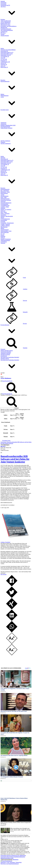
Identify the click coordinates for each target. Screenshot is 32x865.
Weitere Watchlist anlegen (7, 350)
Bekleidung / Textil (5, 192)
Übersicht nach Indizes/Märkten (8, 49)
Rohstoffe (3, 236)
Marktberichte (4, 27)
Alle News (3, 6)
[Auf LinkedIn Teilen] (12, 620)
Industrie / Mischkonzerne (7, 216)
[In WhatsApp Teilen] (12, 631)
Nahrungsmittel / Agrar (6, 231)
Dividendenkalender (5, 126)
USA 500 (3, 57)
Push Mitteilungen (5, 444)
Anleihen (25, 289)
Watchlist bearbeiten (5, 354)
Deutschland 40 (4, 51)
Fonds (24, 277)
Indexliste (3, 157)
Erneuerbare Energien (6, 200)
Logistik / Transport (5, 224)
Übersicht (3, 142)
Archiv (2, 97)
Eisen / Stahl (3, 197)
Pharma (2, 235)
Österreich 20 (4, 64)
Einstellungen (4, 356)
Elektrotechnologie (5, 198)
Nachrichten (3, 2)
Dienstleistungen (4, 196)
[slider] (3, 451)
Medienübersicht (4, 95)
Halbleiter (3, 208)
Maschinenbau (4, 227)
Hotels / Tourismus (5, 213)
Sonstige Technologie (6, 239)
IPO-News (3, 33)
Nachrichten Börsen (5, 856)
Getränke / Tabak (5, 206)
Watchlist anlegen (5, 358)
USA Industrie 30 (5, 56)
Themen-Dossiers (5, 35)
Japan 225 (3, 66)
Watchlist (25, 347)
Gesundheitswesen (5, 205)
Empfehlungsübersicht (6, 28)
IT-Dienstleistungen (5, 219)
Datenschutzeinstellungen (6, 859)
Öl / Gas (3, 233)
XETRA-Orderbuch (5, 140)
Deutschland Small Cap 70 (7, 52)
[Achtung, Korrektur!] (15, 540)
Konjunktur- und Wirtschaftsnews (8, 26)
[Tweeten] (12, 597)
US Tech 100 (4, 59)
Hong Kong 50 (4, 67)
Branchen (3, 80)
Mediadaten (15, 859)
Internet (2, 217)
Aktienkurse (3, 122)
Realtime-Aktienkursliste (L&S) (8, 125)
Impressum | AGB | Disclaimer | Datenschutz (11, 862)
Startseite (3, 1)
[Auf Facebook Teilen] (12, 586)
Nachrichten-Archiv (9, 858)
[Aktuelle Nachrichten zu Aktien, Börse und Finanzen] (6, 381)
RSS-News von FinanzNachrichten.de (10, 863)
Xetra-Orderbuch (12, 855)
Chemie (2, 194)
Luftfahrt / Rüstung (5, 225)
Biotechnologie (4, 193)
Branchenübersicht (5, 81)
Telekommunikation (5, 240)
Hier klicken (3, 574)
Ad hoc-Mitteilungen (5, 22)
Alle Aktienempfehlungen (7, 30)
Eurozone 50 (4, 60)
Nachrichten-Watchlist (6, 352)
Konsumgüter (4, 220)
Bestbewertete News (5, 23)
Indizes (2, 48)
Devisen (25, 323)
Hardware (3, 210)
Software (3, 237)
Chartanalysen (4, 31)
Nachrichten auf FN (5, 5)
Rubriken (3, 19)
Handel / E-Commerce (6, 209)
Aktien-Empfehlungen (15, 856)
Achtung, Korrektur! (5, 542)
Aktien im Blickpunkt (6, 20)
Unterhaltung (4, 241)
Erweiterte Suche (5, 109)
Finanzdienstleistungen (6, 202)
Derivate (25, 300)
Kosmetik (3, 221)
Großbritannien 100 (5, 61)
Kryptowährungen (5, 325)
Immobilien (3, 214)
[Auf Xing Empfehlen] (12, 609)
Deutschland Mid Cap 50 (6, 53)
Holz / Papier (4, 212)
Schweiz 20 (3, 63)
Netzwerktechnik (5, 232)
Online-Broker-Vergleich (6, 128)
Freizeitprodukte (4, 204)
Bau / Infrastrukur (5, 190)
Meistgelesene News (5, 24)
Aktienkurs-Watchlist (5, 353)
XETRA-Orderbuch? (6, 143)
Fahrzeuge (3, 201)
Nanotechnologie (5, 229)
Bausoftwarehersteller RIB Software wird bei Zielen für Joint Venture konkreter (15, 459)
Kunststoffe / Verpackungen (7, 223)
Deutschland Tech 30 (6, 55)
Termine (2, 34)
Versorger (3, 243)
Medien (2, 94)
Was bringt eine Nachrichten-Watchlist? (10, 357)
